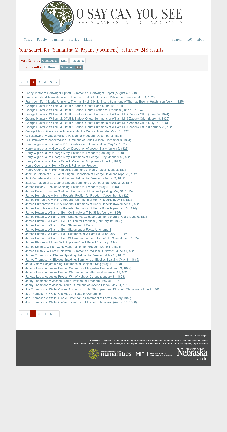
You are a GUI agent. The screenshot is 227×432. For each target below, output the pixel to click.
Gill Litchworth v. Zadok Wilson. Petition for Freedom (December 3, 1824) (73, 135)
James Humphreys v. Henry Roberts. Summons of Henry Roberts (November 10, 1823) (83, 204)
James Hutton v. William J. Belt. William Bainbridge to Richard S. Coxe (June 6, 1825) (82, 238)
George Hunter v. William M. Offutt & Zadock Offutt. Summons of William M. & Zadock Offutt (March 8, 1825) (97, 118)
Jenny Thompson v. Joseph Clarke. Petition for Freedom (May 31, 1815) (73, 280)
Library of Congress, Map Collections (190, 343)
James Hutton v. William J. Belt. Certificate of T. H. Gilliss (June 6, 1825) (73, 212)
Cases (28, 39)
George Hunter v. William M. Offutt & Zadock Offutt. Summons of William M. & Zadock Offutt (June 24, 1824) (97, 114)
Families (58, 39)
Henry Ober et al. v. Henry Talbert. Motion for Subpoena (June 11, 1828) (73, 161)
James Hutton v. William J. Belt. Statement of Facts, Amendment (68, 229)
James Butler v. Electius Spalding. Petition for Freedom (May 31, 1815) (72, 186)
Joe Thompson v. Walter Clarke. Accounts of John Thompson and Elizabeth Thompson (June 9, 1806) (93, 289)
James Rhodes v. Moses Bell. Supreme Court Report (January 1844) (71, 242)
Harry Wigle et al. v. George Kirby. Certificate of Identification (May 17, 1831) (76, 144)
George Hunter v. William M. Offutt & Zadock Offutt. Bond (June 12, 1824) (74, 105)
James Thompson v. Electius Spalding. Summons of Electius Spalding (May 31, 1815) (82, 259)
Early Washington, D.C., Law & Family (131, 22)
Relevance (77, 60)
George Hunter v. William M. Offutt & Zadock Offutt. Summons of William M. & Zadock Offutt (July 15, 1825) (96, 122)
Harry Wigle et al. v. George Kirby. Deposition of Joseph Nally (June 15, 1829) (76, 148)
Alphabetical (50, 60)
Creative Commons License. (195, 340)
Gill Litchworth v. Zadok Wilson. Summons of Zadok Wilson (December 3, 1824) (78, 140)
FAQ (189, 39)
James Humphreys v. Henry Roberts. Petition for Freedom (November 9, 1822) (77, 195)
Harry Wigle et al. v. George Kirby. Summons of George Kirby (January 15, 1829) (78, 157)
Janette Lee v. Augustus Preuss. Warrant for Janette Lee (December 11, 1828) (77, 272)
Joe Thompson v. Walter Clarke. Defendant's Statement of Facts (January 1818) (78, 298)
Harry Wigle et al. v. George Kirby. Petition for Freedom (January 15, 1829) (74, 152)
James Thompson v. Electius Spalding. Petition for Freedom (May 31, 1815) (75, 255)
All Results (51, 67)
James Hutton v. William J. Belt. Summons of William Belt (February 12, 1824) (77, 233)
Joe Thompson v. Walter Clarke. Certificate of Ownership (63, 293)
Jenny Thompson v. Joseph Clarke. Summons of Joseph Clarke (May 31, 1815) (78, 285)
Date (64, 60)
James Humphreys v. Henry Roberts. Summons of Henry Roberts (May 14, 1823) (79, 199)
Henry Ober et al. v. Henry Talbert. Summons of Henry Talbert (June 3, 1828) (76, 169)
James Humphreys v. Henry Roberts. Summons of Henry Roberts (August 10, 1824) (81, 208)
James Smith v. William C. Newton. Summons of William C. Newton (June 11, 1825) (80, 251)
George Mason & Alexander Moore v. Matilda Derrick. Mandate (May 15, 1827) (77, 131)
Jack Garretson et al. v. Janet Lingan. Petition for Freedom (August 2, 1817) (75, 178)
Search (177, 39)
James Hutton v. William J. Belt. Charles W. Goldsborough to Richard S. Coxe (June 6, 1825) (86, 216)
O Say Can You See (129, 14)
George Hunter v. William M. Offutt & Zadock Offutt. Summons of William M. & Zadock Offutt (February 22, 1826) (99, 127)
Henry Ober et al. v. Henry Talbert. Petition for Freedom (61, 165)
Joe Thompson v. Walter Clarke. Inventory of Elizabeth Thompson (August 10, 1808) (81, 302)
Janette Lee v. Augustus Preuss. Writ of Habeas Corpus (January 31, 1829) (75, 276)
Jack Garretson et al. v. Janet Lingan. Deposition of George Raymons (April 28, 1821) (82, 174)
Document (71, 67)
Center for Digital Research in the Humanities (141, 340)
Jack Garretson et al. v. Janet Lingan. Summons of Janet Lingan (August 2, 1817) (79, 182)
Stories (74, 39)
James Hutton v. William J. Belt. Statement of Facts (59, 225)
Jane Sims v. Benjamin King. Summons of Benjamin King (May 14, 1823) (73, 263)
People (42, 39)
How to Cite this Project (196, 335)
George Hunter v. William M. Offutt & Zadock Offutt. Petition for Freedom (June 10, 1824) (84, 110)
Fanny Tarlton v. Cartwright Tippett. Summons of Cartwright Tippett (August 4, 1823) (81, 93)
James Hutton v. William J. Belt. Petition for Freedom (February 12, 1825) (73, 221)
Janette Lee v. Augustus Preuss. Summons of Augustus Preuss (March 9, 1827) (78, 268)
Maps (88, 39)
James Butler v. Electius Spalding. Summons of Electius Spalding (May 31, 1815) (79, 191)
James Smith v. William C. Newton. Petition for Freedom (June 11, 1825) (73, 246)
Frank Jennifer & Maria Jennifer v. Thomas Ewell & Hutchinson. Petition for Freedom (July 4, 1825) (90, 97)
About (201, 39)
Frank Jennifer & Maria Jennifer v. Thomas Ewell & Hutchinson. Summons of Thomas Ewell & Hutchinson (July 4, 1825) (104, 101)
